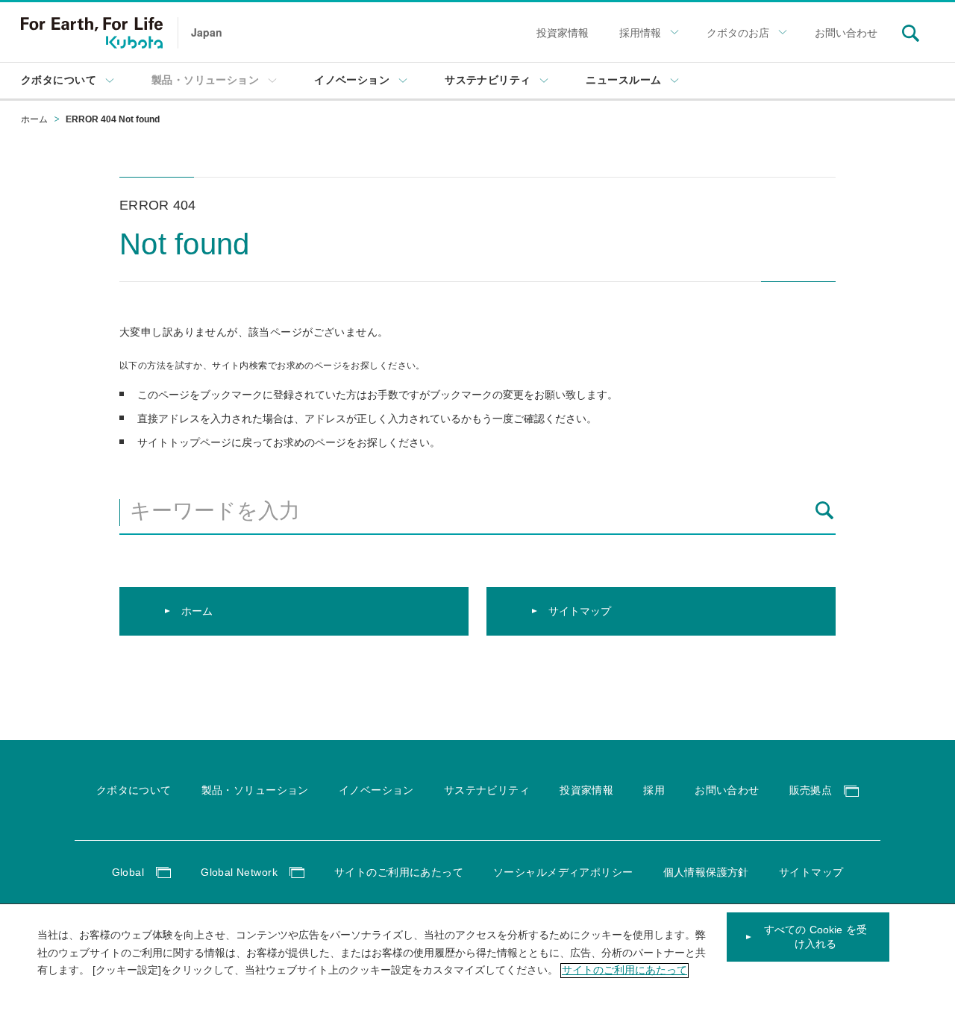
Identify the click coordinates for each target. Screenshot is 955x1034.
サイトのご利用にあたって (624, 971)
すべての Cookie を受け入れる (815, 937)
